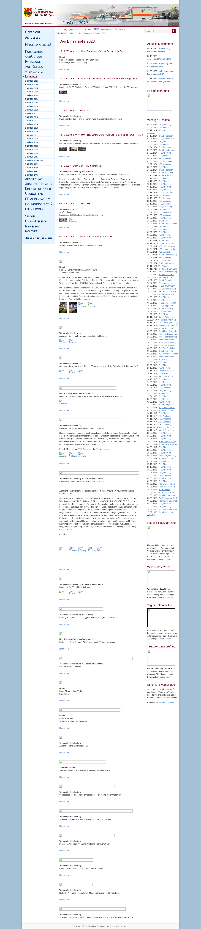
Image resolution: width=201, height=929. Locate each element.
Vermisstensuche (166, 376)
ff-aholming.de (75, 33)
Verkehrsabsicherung (168, 272)
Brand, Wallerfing (166, 173)
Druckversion (107, 29)
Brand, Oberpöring (166, 430)
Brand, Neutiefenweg (168, 255)
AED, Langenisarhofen (168, 249)
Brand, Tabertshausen (168, 224)
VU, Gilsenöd (164, 260)
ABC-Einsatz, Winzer (167, 291)
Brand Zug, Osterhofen (168, 331)
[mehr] (168, 559)
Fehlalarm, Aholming (167, 456)
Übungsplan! (120, 29)
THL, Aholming (165, 125)
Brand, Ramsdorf (166, 136)
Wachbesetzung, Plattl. (168, 498)
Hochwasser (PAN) (167, 484)
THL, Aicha (163, 314)
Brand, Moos (164, 221)
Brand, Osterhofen (166, 192)
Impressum (50, 2)
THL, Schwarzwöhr (167, 286)
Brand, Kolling (165, 478)
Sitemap (40, 2)
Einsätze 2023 (99, 33)
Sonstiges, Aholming (167, 320)
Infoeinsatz (163, 374)
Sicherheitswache (166, 340)
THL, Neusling (165, 475)
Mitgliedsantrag (163, 2)
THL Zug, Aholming (167, 348)
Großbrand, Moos (166, 263)
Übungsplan (149, 2)
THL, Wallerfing (165, 207)
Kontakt (60, 2)
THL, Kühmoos (165, 198)
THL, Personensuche (168, 147)
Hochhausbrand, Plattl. (168, 501)
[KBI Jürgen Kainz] (63, 149)
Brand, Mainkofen (166, 294)
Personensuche (165, 277)
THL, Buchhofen (165, 161)
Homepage (31, 2)
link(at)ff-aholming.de (165, 702)
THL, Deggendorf (166, 306)
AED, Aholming (165, 159)
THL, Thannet (164, 297)
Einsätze (86, 33)
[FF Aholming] (63, 92)
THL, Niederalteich (167, 139)
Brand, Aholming (166, 328)
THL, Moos (163, 142)
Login (173, 2)
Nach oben (64, 69)
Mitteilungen (138, 2)
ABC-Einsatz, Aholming (168, 323)
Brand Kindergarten (167, 495)
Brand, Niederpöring (167, 150)
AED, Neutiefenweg (167, 246)
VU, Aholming (164, 235)
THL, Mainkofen (165, 212)
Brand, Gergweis (166, 405)
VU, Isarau (163, 359)
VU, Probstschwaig (166, 243)
